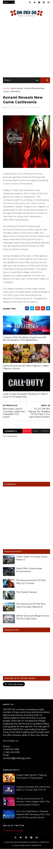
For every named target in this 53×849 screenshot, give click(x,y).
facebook (45, 431)
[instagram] (44, 2)
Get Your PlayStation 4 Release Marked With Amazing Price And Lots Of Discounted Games (33, 814)
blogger (27, 431)
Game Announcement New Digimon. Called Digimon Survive (25, 367)
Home (6, 88)
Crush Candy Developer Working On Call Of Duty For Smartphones (25, 395)
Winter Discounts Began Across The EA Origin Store (32, 617)
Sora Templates (20, 842)
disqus (36, 431)
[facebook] (39, 2)
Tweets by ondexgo (13, 830)
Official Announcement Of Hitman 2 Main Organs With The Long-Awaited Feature (32, 801)
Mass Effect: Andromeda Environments (29, 570)
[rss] (30, 2)
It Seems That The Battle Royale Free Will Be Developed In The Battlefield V (24, 338)
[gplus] (49, 2)
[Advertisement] (26, 48)
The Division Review (26, 592)
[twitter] (34, 2)
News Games (16, 88)
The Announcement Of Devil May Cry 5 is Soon (31, 582)
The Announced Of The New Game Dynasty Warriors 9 (30, 605)
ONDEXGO (44, 842)
